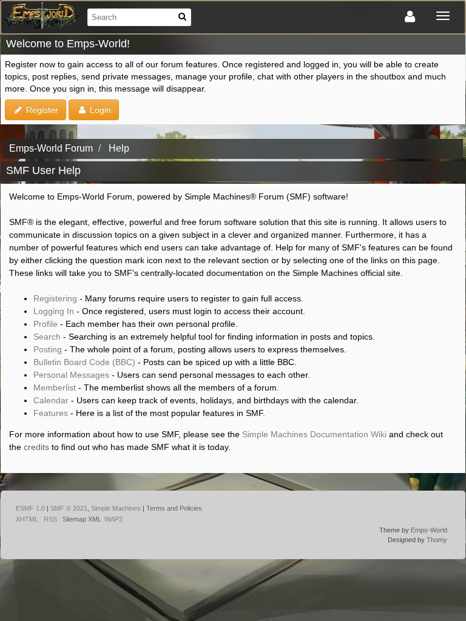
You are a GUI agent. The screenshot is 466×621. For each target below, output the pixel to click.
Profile (45, 324)
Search (47, 336)
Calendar (51, 400)
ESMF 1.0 (30, 508)
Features (50, 413)
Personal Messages (71, 375)
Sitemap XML (81, 519)
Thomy (437, 539)
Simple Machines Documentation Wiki (314, 434)
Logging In (53, 311)
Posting (47, 349)
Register (41, 110)
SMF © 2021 (68, 508)
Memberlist (54, 387)
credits (36, 447)
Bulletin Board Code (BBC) (84, 362)
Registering (55, 298)
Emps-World (429, 530)
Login (99, 110)
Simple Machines (116, 508)
